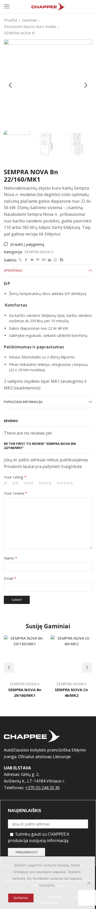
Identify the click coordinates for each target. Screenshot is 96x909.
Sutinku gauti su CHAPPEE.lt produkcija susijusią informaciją (38, 837)
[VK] (32, 260)
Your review (15, 493)
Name (10, 558)
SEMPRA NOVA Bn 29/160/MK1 (24, 692)
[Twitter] (20, 260)
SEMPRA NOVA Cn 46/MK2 (71, 692)
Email (10, 578)
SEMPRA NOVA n (19, 32)
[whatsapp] (55, 260)
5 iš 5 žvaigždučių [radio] (65, 483)
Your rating (15, 477)
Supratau (21, 898)
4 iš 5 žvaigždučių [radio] (45, 483)
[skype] (60, 260)
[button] (10, 85)
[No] (88, 882)
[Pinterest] (38, 260)
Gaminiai (29, 20)
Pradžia (10, 20)
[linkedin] (49, 260)
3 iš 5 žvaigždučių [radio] (29, 483)
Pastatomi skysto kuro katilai (30, 26)
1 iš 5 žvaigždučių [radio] (5, 483)
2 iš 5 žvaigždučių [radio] (15, 483)
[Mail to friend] (44, 260)
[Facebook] (26, 260)
